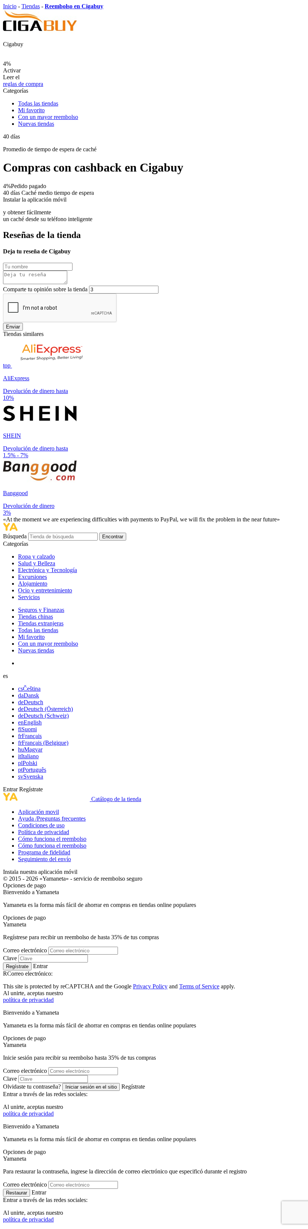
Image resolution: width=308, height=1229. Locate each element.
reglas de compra (23, 84)
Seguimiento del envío (44, 859)
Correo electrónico (25, 950)
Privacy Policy (150, 986)
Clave (10, 958)
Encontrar (112, 536)
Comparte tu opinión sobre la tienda (45, 289)
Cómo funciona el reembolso (52, 839)
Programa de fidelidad (44, 852)
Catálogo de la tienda (116, 799)
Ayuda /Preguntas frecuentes (52, 818)
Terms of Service (199, 986)
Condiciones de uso (41, 825)
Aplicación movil (38, 812)
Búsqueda (15, 536)
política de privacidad (28, 1000)
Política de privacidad (43, 832)
